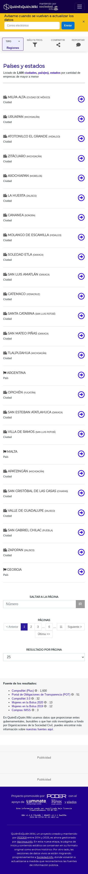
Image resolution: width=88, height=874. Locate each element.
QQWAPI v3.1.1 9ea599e (55, 815)
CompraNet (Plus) (23, 690)
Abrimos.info (25, 841)
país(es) (43, 72)
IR (80, 604)
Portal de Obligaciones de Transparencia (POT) (41, 694)
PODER (22, 837)
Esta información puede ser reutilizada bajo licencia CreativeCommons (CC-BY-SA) (44, 809)
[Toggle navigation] (80, 6)
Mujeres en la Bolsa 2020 (27, 702)
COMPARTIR (58, 40)
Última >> (44, 634)
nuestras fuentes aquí (39, 729)
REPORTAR (78, 40)
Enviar (68, 25)
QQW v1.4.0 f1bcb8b (32, 815)
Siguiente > (75, 626)
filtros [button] (34, 40)
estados (55, 72)
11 (61, 626)
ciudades (31, 72)
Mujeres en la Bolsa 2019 (27, 706)
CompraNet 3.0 (21, 698)
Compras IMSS (21, 710)
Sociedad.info (45, 857)
